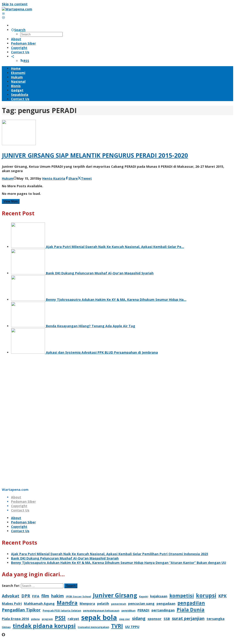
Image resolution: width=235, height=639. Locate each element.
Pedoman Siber (23, 501)
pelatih (103, 603)
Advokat (10, 596)
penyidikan (128, 610)
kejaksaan (158, 596)
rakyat (73, 618)
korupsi (206, 595)
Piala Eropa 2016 (15, 618)
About (16, 497)
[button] (117, 476)
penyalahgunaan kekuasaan (101, 610)
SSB (167, 618)
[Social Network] (12, 56)
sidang (138, 618)
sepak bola (99, 617)
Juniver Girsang (115, 595)
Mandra (67, 602)
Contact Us (20, 510)
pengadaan (166, 603)
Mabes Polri (12, 603)
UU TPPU (132, 626)
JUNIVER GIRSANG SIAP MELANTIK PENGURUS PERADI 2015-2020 (95, 155)
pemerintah (118, 603)
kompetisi (181, 595)
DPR (25, 596)
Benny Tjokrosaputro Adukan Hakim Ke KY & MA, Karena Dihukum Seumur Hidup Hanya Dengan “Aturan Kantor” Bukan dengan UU (118, 562)
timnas (6, 627)
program (47, 619)
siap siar (124, 619)
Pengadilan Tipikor (21, 610)
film (45, 596)
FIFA (35, 596)
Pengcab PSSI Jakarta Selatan (62, 610)
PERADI (143, 610)
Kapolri (143, 596)
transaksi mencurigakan (93, 627)
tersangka (215, 618)
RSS (26, 61)
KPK (222, 596)
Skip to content (15, 4)
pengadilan (191, 603)
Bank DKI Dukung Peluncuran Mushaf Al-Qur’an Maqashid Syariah (65, 558)
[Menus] (3, 13)
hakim (57, 596)
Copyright (19, 506)
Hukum (8, 178)
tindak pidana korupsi (44, 626)
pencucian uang (141, 603)
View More (11, 201)
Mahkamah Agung (39, 603)
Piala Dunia (190, 609)
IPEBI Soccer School (78, 596)
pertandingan (163, 610)
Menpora (87, 603)
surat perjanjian (188, 618)
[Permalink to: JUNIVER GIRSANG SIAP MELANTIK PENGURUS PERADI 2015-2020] (19, 144)
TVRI (117, 626)
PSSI (60, 618)
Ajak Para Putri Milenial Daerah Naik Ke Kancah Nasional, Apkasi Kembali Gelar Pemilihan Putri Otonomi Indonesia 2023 (109, 554)
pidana (35, 619)
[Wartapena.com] (17, 9)
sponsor (155, 618)
